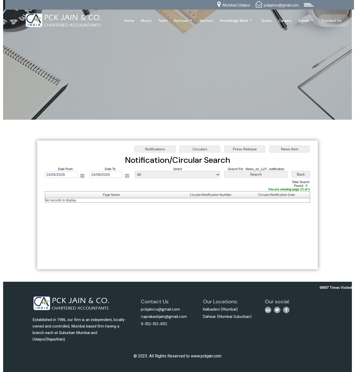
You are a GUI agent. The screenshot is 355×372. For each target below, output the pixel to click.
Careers (285, 20)
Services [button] (181, 20)
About (146, 20)
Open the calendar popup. (82, 176)
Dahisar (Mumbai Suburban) (227, 316)
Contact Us (331, 20)
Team (163, 20)
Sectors (206, 20)
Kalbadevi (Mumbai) (220, 309)
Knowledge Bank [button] (234, 20)
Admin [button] (304, 20)
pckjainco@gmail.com (160, 309)
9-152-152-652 (154, 323)
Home (129, 20)
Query (266, 20)
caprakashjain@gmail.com (164, 316)
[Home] (64, 20)
